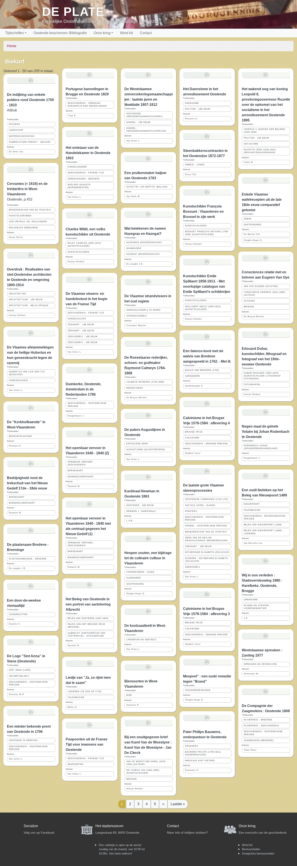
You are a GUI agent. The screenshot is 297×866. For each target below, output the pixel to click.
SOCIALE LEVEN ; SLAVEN (200, 505)
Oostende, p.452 (19, 199)
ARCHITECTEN (17, 294)
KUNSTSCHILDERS (78, 252)
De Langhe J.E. (17, 568)
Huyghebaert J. (76, 416)
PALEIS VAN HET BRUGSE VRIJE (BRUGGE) (86, 625)
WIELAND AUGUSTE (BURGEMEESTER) (79, 186)
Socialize (31, 826)
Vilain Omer (250, 750)
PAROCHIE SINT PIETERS (200, 761)
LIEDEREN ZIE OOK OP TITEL (85, 691)
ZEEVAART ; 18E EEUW (81, 325)
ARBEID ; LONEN (195, 165)
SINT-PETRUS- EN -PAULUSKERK (28, 222)
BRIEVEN (131, 779)
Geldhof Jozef (192, 453)
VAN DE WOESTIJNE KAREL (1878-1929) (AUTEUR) (146, 762)
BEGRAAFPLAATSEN (20, 436)
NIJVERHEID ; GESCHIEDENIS (261, 726)
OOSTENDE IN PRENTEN (23, 740)
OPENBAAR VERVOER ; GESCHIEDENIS (81, 463)
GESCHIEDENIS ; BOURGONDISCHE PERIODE (264, 517)
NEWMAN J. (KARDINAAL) (141, 511)
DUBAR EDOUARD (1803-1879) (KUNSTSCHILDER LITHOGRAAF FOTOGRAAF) (262, 376)
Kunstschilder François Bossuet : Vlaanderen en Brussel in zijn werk (203, 211)
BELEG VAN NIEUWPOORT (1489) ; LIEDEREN (264, 531)
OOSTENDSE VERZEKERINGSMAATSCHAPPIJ (144, 115)
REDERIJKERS (134, 388)
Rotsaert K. (15, 446)
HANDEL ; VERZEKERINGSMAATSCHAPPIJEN (146, 129)
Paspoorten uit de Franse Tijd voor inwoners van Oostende (86, 744)
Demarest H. (192, 770)
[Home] (22, 14)
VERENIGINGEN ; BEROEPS (84, 179)
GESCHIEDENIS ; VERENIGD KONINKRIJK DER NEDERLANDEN (87, 104)
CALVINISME (192, 438)
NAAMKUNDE (133, 248)
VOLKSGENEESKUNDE (197, 690)
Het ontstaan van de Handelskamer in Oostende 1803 (88, 153)
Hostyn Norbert (17, 315)
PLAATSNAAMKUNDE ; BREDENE (28, 559)
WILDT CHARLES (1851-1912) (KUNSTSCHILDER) (84, 244)
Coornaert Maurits (136, 325)
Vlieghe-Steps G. (135, 593)
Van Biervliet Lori (253, 543)
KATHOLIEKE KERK (137, 444)
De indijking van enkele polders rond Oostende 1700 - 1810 (30, 100)
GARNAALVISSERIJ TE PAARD (143, 310)
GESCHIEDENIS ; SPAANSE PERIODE (206, 444)
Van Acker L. (16, 390)
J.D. (246, 618)
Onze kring (102, 33)
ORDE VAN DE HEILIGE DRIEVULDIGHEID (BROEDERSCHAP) (206, 539)
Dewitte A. (15, 624)
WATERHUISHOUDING (21, 136)
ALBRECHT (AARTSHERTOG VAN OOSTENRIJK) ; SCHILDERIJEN (86, 634)
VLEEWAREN (133, 578)
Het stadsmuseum (109, 826)
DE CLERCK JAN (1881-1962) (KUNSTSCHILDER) (142, 771)
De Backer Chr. (252, 234)
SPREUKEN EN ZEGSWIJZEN (260, 664)
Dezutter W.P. (17, 694)
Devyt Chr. (191, 174)
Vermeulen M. (251, 674)
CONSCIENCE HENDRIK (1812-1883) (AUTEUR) (264, 293)
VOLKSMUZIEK (76, 697)
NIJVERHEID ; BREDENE (258, 720)
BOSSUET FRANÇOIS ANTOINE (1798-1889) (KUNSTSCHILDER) (207, 233)
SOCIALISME (251, 144)
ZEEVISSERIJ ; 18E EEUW (83, 336)
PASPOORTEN (75, 764)
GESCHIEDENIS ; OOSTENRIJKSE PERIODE (28, 683)
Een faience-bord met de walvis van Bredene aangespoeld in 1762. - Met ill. (207, 356)
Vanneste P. (132, 705)
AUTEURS (249, 301)
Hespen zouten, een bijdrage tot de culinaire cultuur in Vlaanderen (148, 558)
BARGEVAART (17, 497)
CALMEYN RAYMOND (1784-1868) (145, 382)
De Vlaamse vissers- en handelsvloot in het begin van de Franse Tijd (86, 299)
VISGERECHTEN (18, 614)
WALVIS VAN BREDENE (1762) (202, 370)
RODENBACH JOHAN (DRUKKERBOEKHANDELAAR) (261, 447)
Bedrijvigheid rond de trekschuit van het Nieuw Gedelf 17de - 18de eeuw (27, 483)
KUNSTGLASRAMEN (20, 216)
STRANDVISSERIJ (136, 316)
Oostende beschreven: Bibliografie (60, 33)
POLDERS (14, 124)
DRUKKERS (191, 746)
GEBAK (248, 219)
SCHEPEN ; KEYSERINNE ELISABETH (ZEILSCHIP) (206, 559)
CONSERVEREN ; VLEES (140, 572)
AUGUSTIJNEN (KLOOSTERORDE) (145, 449)
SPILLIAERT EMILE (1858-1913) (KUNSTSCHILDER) (203, 307)
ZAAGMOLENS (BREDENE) (259, 740)
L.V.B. (129, 521)
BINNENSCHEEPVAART (22, 503)
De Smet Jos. (16, 152)
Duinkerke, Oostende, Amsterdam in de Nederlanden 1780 (83, 389)
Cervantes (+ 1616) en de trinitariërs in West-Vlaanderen (27, 189)
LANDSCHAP (16, 130)
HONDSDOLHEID (18, 380)
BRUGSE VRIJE (194, 432)
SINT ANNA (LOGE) (20, 670)
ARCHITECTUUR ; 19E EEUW (26, 300)
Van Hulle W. (133, 196)
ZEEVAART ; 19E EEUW (81, 331)
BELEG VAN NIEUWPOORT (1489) (263, 525)
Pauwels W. (15, 513)
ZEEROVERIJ (192, 567)
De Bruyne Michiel (136, 398)
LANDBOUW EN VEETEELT (141, 640)
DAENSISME (192, 103)
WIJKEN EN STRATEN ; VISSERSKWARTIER (257, 606)
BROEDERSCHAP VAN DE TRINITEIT (30, 210)
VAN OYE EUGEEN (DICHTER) (261, 286)
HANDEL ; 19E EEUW (138, 122)
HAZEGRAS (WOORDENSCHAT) (144, 242)
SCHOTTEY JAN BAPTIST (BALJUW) (147, 187)
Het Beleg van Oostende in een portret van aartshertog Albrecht (88, 604)
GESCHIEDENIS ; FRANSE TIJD (86, 173)
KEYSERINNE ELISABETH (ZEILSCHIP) (207, 552)
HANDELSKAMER (77, 167)
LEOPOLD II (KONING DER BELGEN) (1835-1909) (264, 130)
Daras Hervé (16, 237)
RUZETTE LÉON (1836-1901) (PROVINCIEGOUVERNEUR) (260, 151)
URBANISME (251, 600)
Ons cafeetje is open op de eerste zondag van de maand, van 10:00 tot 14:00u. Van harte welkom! (122, 849)
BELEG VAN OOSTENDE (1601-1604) (88, 618)
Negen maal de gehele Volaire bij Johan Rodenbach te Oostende (265, 432)
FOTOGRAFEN (252, 384)
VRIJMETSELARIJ (19, 676)
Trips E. (72, 115)
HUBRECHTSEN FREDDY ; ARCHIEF (30, 142)
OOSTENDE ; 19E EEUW (140, 505)
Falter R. (249, 162)
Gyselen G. (74, 645)
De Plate (73, 11)
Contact (146, 33)
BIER (129, 695)
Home (11, 46)
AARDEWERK (192, 376)
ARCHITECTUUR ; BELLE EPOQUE (28, 305)
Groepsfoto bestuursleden (258, 853)
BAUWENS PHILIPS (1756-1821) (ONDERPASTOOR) (203, 753)
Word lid (126, 33)
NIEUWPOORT (252, 504)
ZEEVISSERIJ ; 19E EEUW (83, 342)
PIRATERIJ (191, 511)
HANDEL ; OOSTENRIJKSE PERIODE (206, 526)
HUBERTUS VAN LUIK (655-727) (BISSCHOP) (27, 373)
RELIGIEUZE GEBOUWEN (23, 228)
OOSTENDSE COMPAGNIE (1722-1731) (207, 499)
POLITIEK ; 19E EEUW (197, 109)
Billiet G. (72, 707)
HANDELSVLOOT (77, 319)
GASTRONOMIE (135, 584)
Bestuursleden (251, 849)
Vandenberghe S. (194, 386)
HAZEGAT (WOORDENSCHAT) (143, 254)
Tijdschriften (14, 33)
